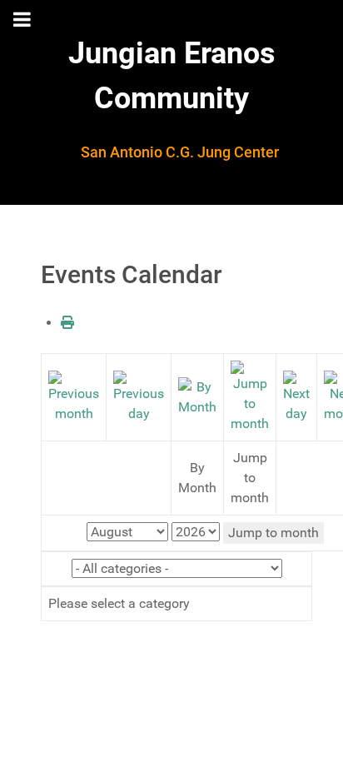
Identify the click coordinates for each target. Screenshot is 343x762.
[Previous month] (73, 396)
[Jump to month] (250, 396)
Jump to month (273, 532)
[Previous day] (138, 396)
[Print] (67, 323)
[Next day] (296, 396)
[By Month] (197, 396)
